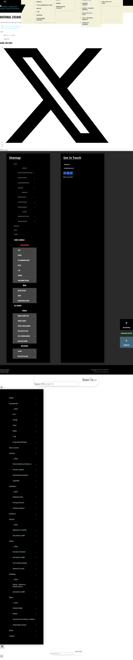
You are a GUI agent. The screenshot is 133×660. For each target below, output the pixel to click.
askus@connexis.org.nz (69, 168)
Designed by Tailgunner (101, 372)
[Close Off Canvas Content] (2, 646)
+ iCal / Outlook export (11, 28)
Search (39, 384)
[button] (122, 9)
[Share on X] (56, 142)
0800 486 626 (67, 164)
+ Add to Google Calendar (12, 26)
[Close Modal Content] (1, 387)
